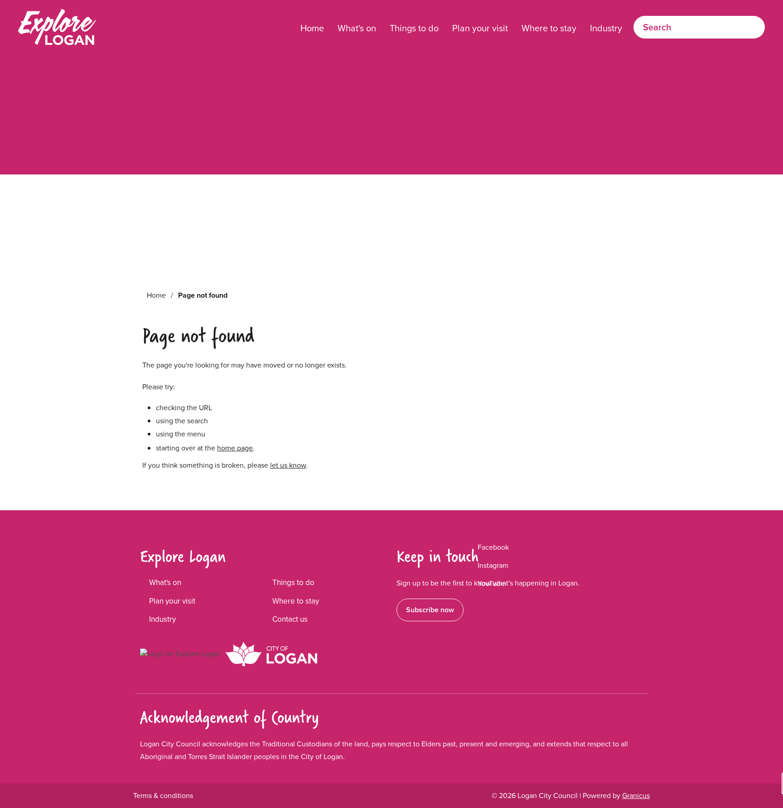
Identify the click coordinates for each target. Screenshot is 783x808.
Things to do (414, 28)
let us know (288, 465)
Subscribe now (430, 610)
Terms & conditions (163, 795)
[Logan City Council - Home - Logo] (57, 27)
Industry (606, 28)
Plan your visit (480, 28)
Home (156, 295)
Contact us (290, 619)
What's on (357, 28)
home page (235, 448)
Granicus (636, 795)
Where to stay (549, 28)
